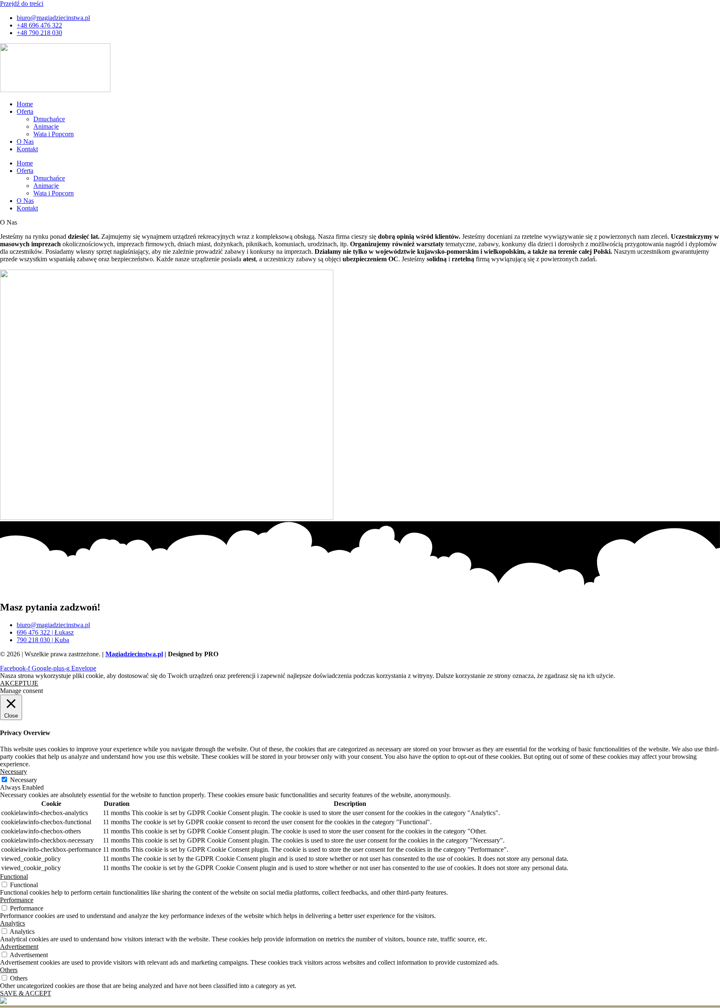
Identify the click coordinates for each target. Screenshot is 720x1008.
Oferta (25, 111)
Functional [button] (14, 876)
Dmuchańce (49, 119)
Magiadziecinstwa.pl (134, 654)
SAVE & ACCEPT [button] (25, 993)
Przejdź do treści (21, 3)
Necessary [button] (13, 771)
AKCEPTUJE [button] (19, 683)
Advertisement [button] (19, 946)
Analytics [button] (12, 923)
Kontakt (27, 149)
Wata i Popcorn (53, 134)
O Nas (25, 141)
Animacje (46, 126)
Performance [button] (16, 899)
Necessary (23, 779)
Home (25, 104)
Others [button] (9, 969)
